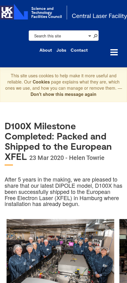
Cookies (42, 82)
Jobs (61, 50)
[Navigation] (89, 35)
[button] (95, 35)
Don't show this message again (63, 94)
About (45, 50)
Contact (79, 50)
